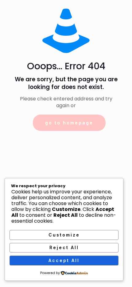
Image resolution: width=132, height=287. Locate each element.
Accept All (64, 260)
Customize (64, 234)
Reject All (64, 247)
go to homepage (69, 122)
